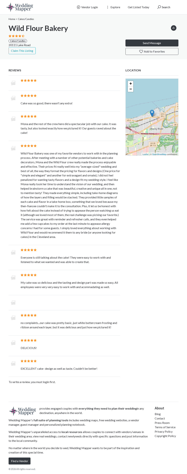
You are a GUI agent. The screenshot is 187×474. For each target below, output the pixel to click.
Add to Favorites (154, 51)
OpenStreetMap (159, 154)
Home (12, 19)
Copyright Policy (165, 436)
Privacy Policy (164, 431)
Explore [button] (115, 7)
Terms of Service (165, 427)
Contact (160, 418)
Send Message (152, 43)
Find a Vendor (19, 461)
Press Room (162, 422)
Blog (158, 414)
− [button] (130, 89)
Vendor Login (89, 7)
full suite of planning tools (50, 420)
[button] (173, 27)
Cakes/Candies (26, 19)
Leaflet (145, 154)
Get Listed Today (138, 7)
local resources (72, 432)
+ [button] (130, 83)
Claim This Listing (22, 50)
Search (165, 7)
